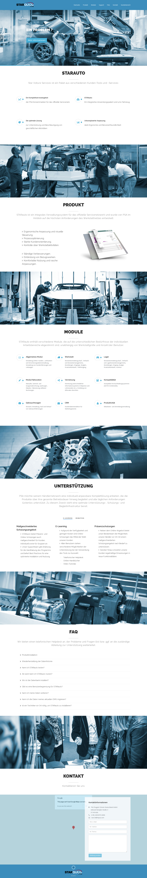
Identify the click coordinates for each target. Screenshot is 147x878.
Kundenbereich (125, 5)
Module (93, 5)
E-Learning (67, 518)
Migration (80, 518)
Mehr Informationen (36, 47)
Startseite (77, 5)
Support (101, 5)
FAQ (108, 5)
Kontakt (115, 5)
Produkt (85, 5)
